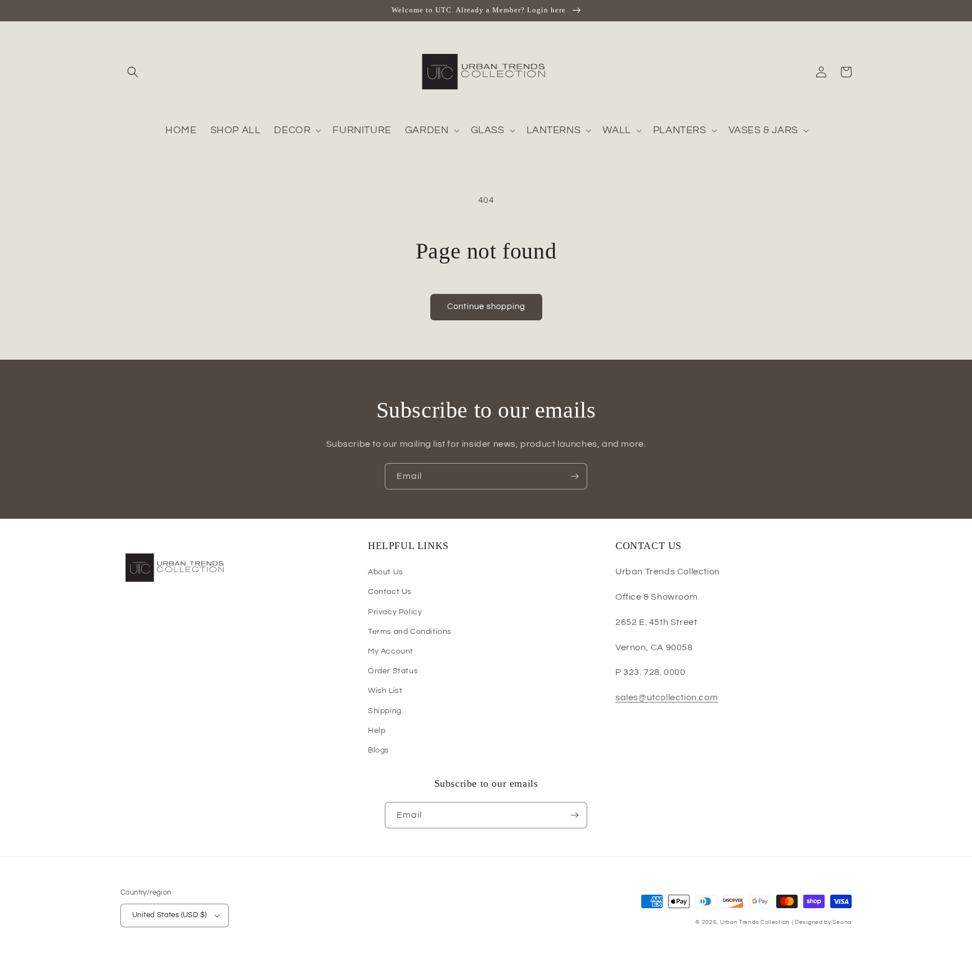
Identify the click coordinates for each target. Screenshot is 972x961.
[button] (132, 72)
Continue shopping (486, 306)
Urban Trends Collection (755, 922)
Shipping (385, 711)
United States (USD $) (169, 915)
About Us (385, 572)
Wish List (385, 691)
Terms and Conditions (410, 632)
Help (376, 731)
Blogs (378, 750)
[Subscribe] (574, 476)
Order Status (393, 671)
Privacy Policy (395, 612)
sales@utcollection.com (666, 697)
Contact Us (390, 592)
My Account (390, 651)
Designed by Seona (823, 922)
